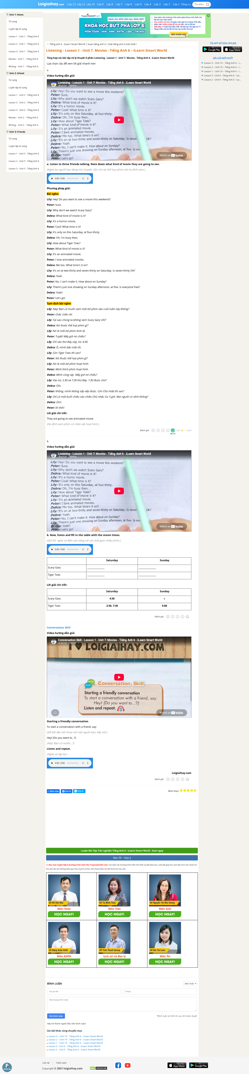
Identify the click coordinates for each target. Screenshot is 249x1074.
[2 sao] (184, 790)
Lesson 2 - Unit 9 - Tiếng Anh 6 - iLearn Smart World (74, 1049)
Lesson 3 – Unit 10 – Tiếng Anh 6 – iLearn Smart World (76, 1036)
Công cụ (185, 4)
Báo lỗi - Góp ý (122, 857)
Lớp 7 (119, 4)
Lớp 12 (71, 4)
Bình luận (54, 791)
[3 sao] (188, 790)
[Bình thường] (163, 430)
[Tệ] (158, 430)
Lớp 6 (128, 4)
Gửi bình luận (56, 1016)
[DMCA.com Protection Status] (98, 1069)
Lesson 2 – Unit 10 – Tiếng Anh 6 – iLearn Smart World (76, 1039)
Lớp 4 (147, 4)
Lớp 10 (90, 4)
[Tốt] (168, 430)
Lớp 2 (166, 4)
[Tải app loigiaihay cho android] (211, 49)
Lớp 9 (100, 4)
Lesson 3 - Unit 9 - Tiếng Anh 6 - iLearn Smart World (74, 1046)
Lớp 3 (157, 4)
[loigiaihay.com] (51, 5)
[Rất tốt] (173, 430)
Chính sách (61, 1062)
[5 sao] (195, 790)
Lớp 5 (138, 4)
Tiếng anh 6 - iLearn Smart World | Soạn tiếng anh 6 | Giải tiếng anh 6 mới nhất (92, 44)
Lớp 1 (176, 4)
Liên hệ (46, 1062)
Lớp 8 (109, 4)
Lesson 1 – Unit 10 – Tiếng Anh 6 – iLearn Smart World (76, 1042)
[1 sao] (181, 790)
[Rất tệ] (153, 430)
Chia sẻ (68, 791)
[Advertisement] (88, 821)
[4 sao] (191, 790)
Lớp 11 (81, 4)
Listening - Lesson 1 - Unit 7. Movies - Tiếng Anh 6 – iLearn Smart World (106, 50)
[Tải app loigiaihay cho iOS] (232, 49)
